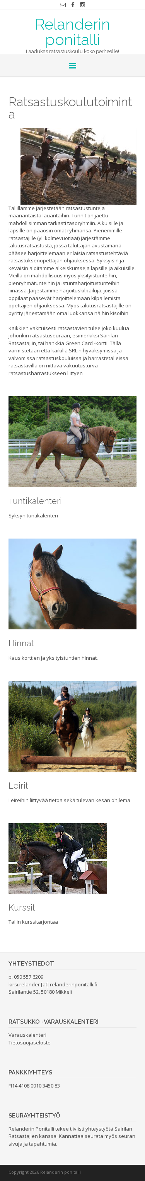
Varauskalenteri (27, 1034)
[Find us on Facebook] (72, 5)
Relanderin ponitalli (72, 31)
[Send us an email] (62, 5)
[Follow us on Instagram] (82, 5)
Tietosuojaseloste (30, 1042)
